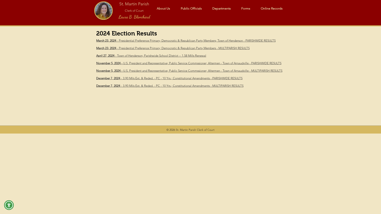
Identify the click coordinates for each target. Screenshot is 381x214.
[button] (9, 205)
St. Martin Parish (134, 3)
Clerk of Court (134, 10)
